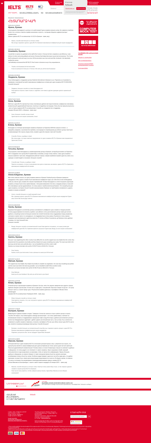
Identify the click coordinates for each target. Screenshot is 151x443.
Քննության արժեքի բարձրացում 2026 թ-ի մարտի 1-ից (57, 383)
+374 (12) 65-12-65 (89, 8)
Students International (40, 7)
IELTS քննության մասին (29, 13)
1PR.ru (19, 415)
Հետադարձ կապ (19, 17)
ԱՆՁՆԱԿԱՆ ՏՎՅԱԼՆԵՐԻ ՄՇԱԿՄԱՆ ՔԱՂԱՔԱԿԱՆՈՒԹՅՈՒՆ (17, 420)
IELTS (14, 7)
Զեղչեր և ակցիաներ (85, 57)
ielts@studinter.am (45, 418)
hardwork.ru (20, 414)
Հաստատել (81, 8)
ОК (89, 416)
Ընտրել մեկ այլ (70, 8)
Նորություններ (83, 68)
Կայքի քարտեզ (12, 418)
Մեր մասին (12, 13)
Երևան (57, 3)
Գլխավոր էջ (11, 17)
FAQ (42, 13)
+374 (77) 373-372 (90, 10)
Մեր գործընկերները (84, 60)
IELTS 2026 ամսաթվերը (53, 13)
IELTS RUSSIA (30, 7)
